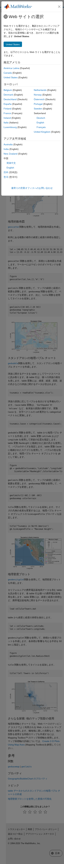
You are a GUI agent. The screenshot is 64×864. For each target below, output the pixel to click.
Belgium (8, 90)
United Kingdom (42, 131)
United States (11, 77)
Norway (38, 94)
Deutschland (10, 99)
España (7, 104)
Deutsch (41, 118)
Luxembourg (10, 127)
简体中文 (11, 163)
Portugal (38, 104)
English (40, 122)
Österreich (39, 99)
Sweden (38, 108)
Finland (7, 108)
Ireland (7, 118)
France (7, 113)
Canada (8, 72)
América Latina (11, 68)
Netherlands (40, 90)
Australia (8, 144)
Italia (6, 122)
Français (41, 127)
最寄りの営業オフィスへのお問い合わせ (32, 188)
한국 (6, 177)
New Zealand (10, 153)
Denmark (8, 94)
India (6, 149)
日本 (6, 172)
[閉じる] (59, 6)
